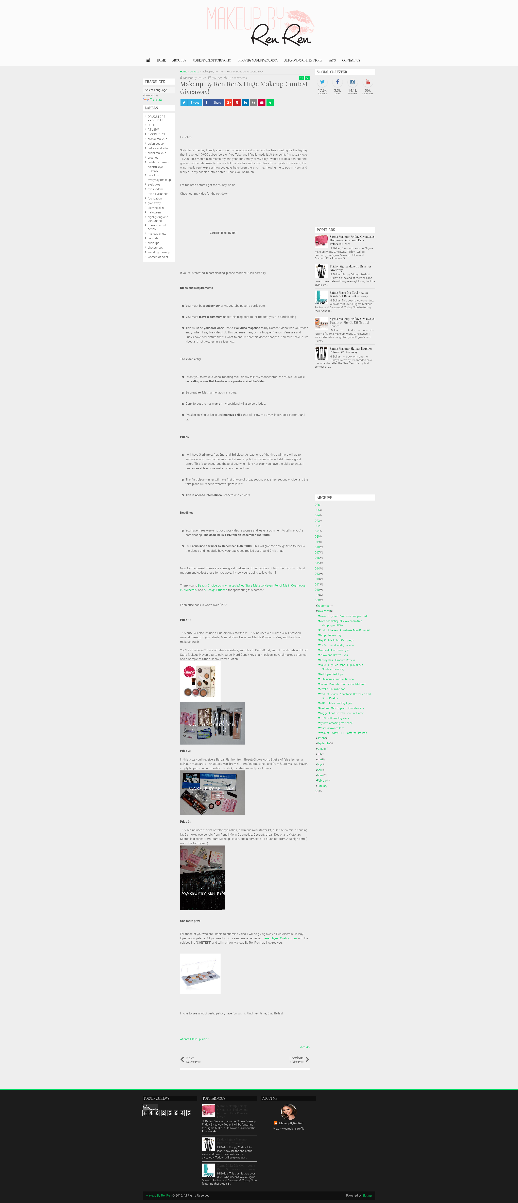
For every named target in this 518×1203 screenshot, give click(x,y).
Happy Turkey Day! (332, 635)
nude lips (153, 243)
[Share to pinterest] (237, 102)
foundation (155, 198)
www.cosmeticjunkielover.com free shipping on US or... (342, 623)
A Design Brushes (215, 590)
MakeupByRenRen (291, 1123)
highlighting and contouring (158, 219)
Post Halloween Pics (333, 728)
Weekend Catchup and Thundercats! (343, 708)
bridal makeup (157, 153)
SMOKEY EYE (157, 134)
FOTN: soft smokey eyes (335, 718)
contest (304, 1046)
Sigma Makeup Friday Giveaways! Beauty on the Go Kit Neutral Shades (352, 322)
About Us (179, 60)
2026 (318, 505)
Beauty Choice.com (211, 585)
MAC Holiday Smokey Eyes (337, 703)
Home (161, 60)
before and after (158, 148)
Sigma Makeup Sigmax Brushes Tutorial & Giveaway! (351, 350)
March (322, 775)
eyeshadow (155, 189)
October (323, 738)
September (325, 743)
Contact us (351, 60)
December (325, 606)
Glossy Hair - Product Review (338, 660)
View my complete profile (288, 1128)
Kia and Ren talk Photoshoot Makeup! (344, 684)
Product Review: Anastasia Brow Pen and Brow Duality (346, 696)
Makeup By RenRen (159, 1195)
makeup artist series (157, 227)
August (323, 749)
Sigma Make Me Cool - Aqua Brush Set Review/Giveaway (349, 294)
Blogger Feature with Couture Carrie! (343, 713)
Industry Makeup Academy (258, 60)
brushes (153, 157)
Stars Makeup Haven (259, 585)
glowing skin (156, 208)
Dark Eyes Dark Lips (332, 674)
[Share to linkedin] (245, 102)
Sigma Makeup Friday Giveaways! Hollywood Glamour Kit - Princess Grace (352, 240)
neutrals (153, 238)
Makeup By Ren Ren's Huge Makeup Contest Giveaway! (342, 667)
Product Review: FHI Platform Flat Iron (344, 732)
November (325, 611)
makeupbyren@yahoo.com (279, 938)
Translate (156, 99)
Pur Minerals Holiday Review (338, 645)
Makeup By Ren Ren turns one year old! (344, 616)
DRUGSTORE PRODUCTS (156, 118)
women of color (158, 257)
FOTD (151, 125)
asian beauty (156, 143)
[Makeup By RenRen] (148, 60)
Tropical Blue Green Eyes (335, 650)
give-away (154, 203)
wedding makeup (159, 252)
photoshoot (155, 247)
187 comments (237, 78)
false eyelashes (158, 194)
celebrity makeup (159, 162)
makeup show (157, 234)
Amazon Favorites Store (303, 60)
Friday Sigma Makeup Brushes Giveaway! (351, 268)
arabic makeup (157, 139)
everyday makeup (159, 180)
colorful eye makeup (155, 168)
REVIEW (153, 130)
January (323, 786)
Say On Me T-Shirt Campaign (338, 640)
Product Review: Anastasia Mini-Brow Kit (346, 630)
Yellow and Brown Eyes (335, 655)
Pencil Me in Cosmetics (290, 585)
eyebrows (154, 184)
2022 (318, 526)
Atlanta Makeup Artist (194, 1039)
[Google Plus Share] (228, 102)
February (324, 780)
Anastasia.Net (234, 585)
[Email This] (261, 102)
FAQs (332, 60)
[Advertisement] (253, 119)
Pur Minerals (188, 590)
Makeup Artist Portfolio (212, 60)
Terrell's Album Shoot (333, 689)
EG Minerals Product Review (338, 679)
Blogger (367, 1195)
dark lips (153, 175)
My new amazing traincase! (337, 723)
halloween (154, 212)
